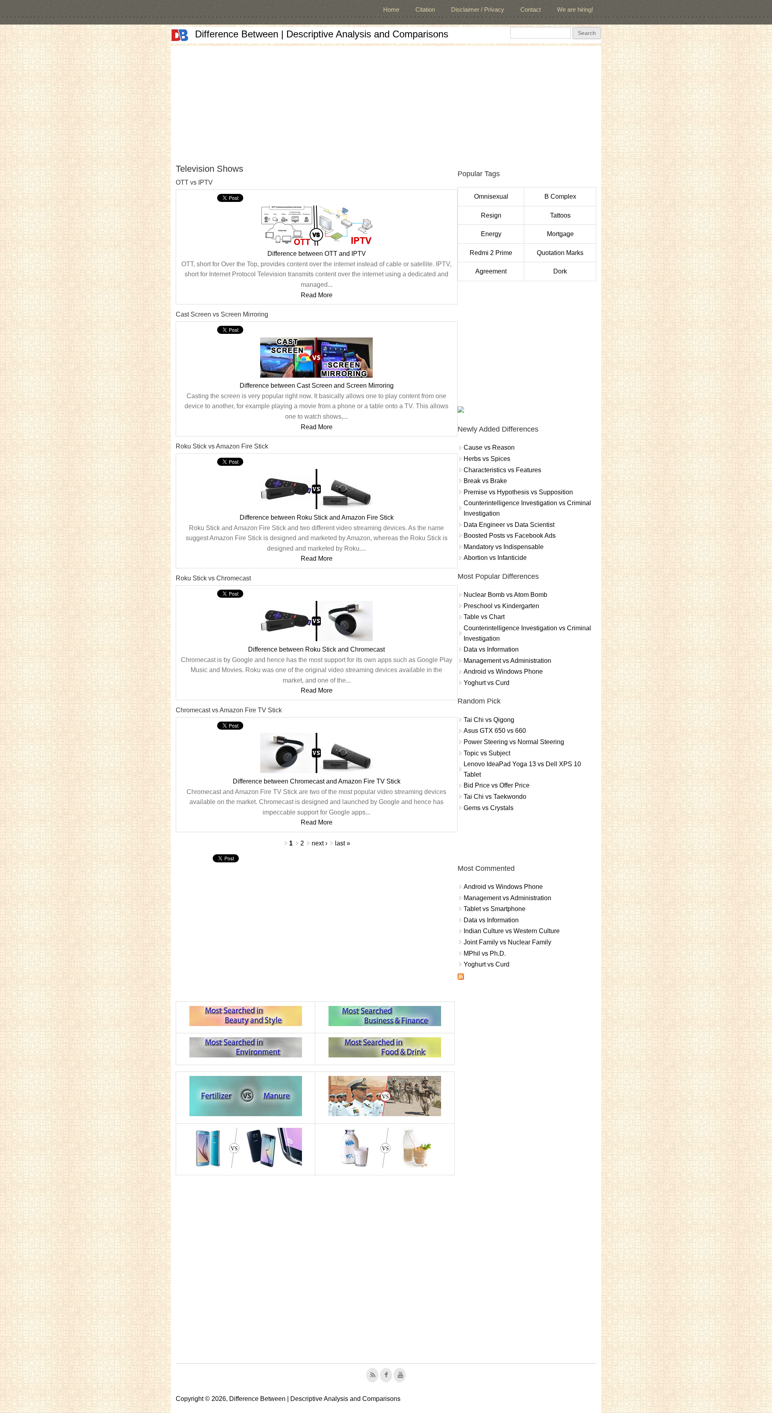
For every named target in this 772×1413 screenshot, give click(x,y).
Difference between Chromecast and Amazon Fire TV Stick (316, 781)
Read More (317, 295)
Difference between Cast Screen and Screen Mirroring (317, 385)
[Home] (180, 35)
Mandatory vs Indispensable (504, 546)
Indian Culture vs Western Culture (512, 931)
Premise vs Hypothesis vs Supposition (518, 492)
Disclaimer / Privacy (477, 9)
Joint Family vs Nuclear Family (507, 942)
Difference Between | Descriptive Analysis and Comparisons (321, 34)
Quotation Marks (560, 252)
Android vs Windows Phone (503, 671)
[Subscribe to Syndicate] (461, 977)
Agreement (491, 271)
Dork (560, 271)
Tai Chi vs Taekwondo (495, 796)
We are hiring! (575, 9)
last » (342, 843)
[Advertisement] (386, 102)
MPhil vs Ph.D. (485, 953)
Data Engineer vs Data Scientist (509, 524)
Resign (491, 215)
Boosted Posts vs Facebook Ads (510, 535)
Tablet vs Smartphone (495, 908)
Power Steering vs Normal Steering (514, 741)
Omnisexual (491, 196)
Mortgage (560, 233)
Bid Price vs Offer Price (497, 785)
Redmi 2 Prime (491, 252)
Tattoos (560, 215)
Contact (530, 9)
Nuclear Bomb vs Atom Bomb (505, 594)
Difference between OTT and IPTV (316, 253)
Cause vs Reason (489, 447)
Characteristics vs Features (502, 470)
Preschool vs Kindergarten (501, 606)
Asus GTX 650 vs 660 (495, 730)
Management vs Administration (507, 660)
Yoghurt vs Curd (486, 682)
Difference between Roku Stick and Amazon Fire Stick (317, 517)
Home (391, 9)
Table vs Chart (484, 616)
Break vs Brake (485, 480)
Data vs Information (491, 649)
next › (319, 843)
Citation (425, 9)
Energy (491, 233)
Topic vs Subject (487, 753)
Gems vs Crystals (488, 807)
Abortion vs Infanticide (495, 557)
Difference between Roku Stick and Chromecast (316, 649)
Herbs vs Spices (487, 458)
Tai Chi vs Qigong (489, 719)
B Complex (560, 196)
